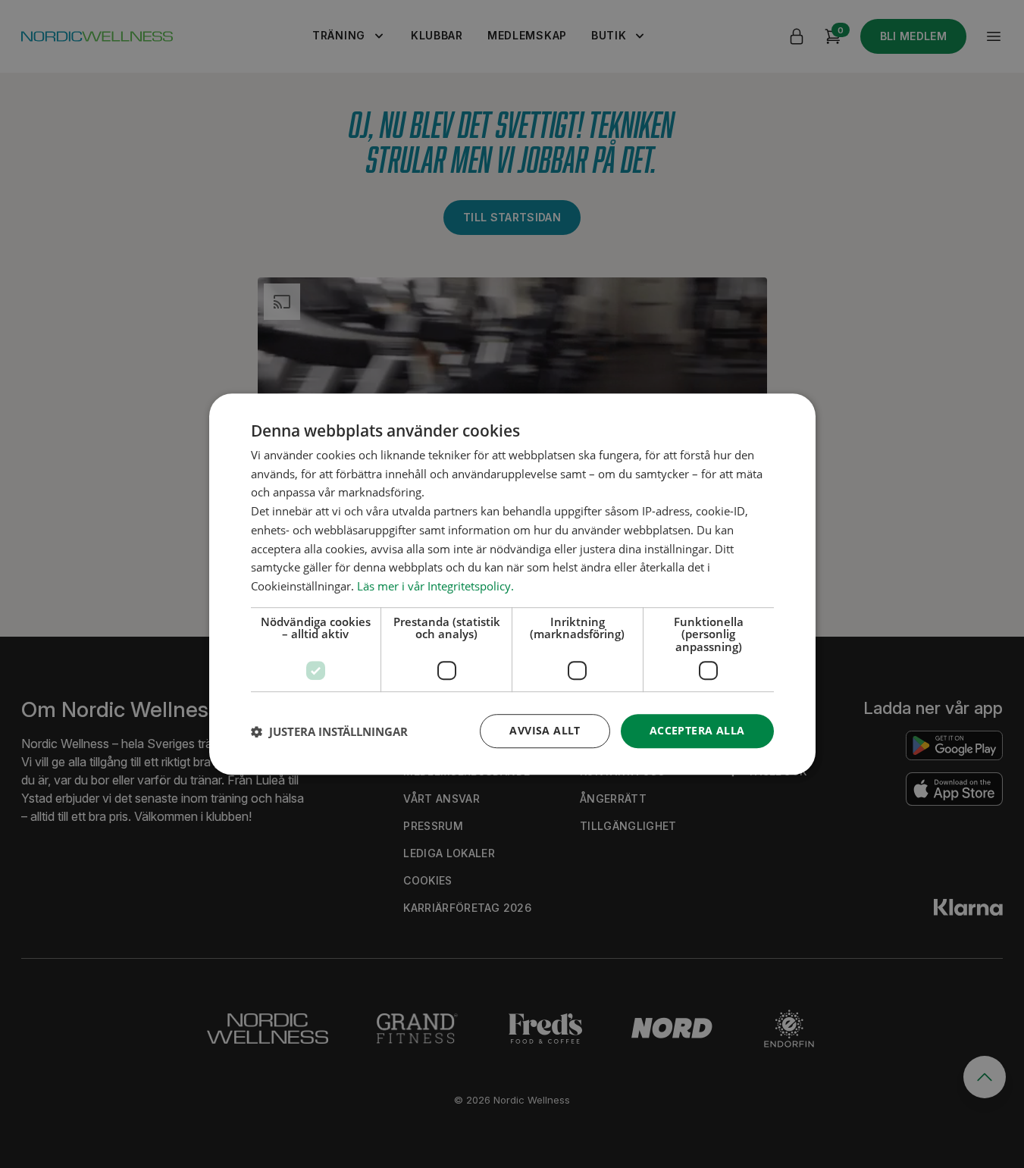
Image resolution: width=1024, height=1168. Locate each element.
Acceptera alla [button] (697, 731)
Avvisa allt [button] (544, 731)
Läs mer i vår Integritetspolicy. (435, 585)
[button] (329, 731)
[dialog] (512, 584)
